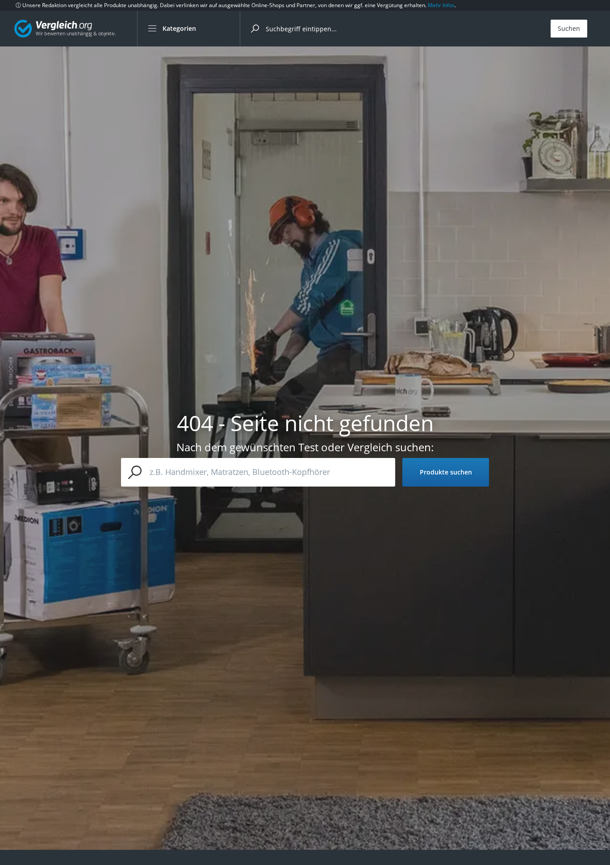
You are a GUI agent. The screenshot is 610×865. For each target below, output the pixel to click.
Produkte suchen (446, 472)
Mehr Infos (441, 5)
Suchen (569, 28)
